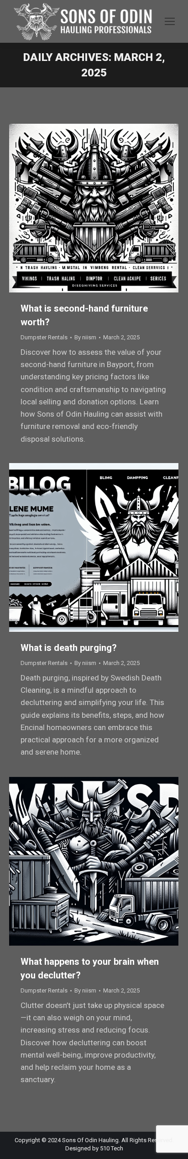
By (85, 337)
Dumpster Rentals (44, 337)
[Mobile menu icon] (170, 21)
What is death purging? (69, 647)
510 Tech (111, 1148)
